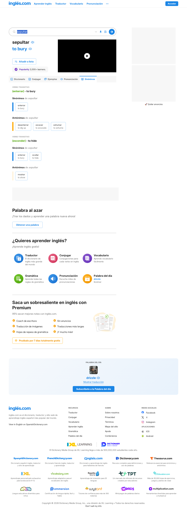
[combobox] (54, 32)
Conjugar (72, 417)
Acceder (172, 3)
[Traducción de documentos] (105, 31)
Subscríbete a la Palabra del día (93, 389)
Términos (109, 422)
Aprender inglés (75, 426)
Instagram (150, 422)
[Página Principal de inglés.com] (20, 3)
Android (149, 436)
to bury (19, 48)
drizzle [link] (97, 279)
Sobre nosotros (112, 412)
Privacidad (110, 417)
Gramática (73, 431)
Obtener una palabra (27, 224)
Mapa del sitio (111, 426)
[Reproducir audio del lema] (32, 42)
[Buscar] (112, 32)
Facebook (150, 412)
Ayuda (108, 431)
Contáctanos (111, 436)
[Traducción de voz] (100, 31)
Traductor (72, 412)
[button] (107, 3)
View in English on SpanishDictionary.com (28, 424)
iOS (147, 431)
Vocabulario (73, 422)
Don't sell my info (93, 506)
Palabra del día (75, 436)
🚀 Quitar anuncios (154, 104)
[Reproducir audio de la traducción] (30, 48)
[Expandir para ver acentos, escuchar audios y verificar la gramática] (96, 31)
